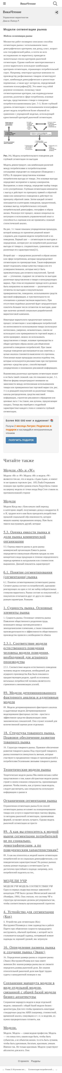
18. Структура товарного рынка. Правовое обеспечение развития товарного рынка (29, 737)
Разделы (35, 1061)
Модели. (10, 1027)
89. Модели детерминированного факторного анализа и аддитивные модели (31, 697)
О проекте (23, 1061)
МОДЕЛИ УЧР (15, 880)
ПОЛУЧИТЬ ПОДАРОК (21, 440)
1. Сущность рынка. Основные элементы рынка (27, 610)
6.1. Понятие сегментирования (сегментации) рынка (27, 574)
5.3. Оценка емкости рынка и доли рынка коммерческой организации (26, 536)
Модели (9, 501)
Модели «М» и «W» (19, 470)
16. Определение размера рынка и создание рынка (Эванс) (29, 949)
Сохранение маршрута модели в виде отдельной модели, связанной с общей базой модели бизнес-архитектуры (29, 990)
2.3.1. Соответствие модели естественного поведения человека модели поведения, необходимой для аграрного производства (26, 652)
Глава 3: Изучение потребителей (19, 1070)
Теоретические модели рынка (27, 769)
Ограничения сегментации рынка (30, 800)
